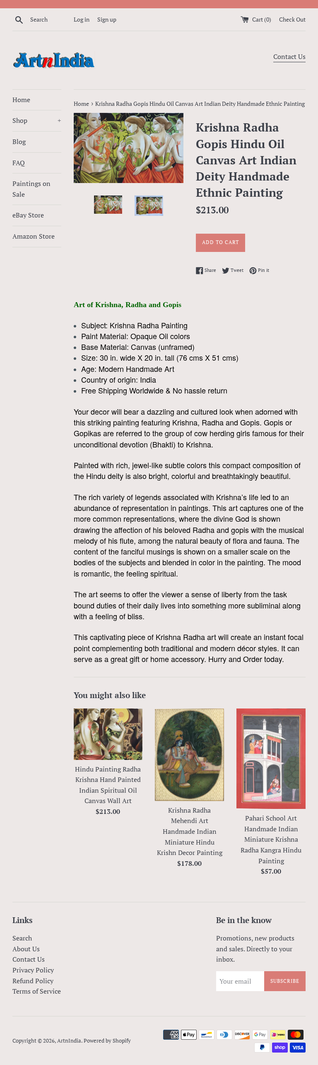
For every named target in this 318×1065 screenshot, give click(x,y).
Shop (36, 120)
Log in (81, 19)
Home (21, 99)
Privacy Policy (33, 970)
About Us (26, 948)
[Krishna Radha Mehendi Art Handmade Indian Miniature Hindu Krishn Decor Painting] (189, 754)
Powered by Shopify (107, 1040)
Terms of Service (36, 991)
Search (22, 938)
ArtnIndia (69, 1040)
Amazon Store (33, 236)
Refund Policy (32, 980)
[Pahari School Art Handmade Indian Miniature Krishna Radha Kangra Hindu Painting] (271, 758)
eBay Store (28, 215)
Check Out (292, 19)
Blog (19, 141)
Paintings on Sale (31, 189)
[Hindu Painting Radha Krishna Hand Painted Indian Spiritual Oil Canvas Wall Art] (108, 734)
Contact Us (289, 56)
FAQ (18, 162)
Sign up (106, 19)
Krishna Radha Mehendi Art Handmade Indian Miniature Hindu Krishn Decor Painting (189, 831)
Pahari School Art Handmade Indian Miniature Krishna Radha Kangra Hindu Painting (271, 839)
